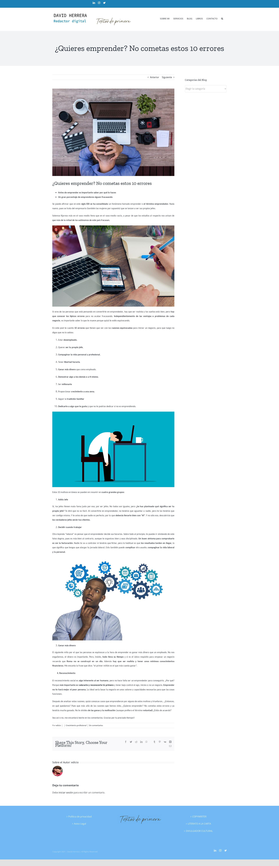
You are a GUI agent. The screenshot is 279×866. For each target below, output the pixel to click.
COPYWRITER (199, 816)
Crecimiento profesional (76, 725)
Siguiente (167, 77)
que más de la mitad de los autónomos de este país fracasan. (81, 220)
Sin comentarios (96, 725)
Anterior (154, 77)
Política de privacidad (80, 816)
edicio (58, 725)
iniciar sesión (66, 792)
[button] (222, 18)
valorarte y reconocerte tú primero (96, 685)
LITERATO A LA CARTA (199, 823)
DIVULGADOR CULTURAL (199, 831)
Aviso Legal (80, 823)
